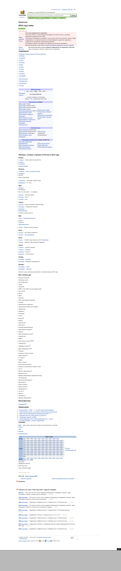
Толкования (39, 18)
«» (32, 415)
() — (25, 410)
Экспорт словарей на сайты (24, 540)
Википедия (31, 18)
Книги (54, 18)
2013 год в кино (23, 505)
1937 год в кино (23, 518)
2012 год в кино (23, 497)
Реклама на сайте (47, 537)
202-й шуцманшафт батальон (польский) (63, 478)
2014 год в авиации (26, 478)
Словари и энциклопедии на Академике (41, 12)
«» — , (38, 411)
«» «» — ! (36, 418)
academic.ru (22, 17)
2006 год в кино (23, 515)
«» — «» (32, 420)
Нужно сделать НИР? (31, 476)
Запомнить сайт (56, 9)
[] (23, 317)
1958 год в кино (23, 521)
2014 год (21, 492)
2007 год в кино (23, 524)
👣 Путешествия (23, 538)
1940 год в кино (23, 502)
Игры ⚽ (62, 18)
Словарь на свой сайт (67, 9)
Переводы (47, 18)
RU (74, 9)
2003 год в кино (23, 510)
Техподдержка (40, 537)
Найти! (73, 15)
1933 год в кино (23, 528)
